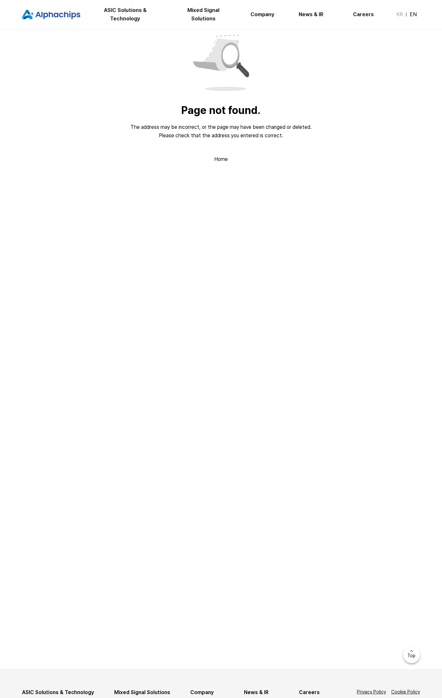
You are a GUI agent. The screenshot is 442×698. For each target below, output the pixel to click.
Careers (363, 14)
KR (399, 14)
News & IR (311, 14)
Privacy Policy (371, 691)
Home (221, 159)
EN (413, 14)
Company (262, 14)
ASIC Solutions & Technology (125, 14)
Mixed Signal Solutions (203, 14)
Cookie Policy (405, 691)
